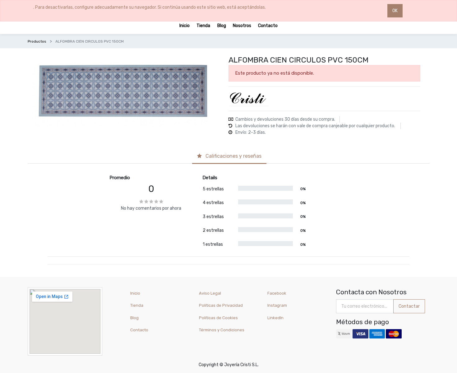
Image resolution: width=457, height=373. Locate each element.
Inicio (135, 293)
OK (395, 10)
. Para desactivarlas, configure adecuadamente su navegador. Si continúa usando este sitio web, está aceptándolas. (149, 7)
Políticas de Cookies (218, 317)
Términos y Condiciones (221, 330)
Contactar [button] (409, 306)
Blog (134, 317)
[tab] (229, 157)
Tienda (136, 305)
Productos (37, 41)
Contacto (139, 330)
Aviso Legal (210, 293)
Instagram (277, 305)
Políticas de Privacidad (221, 305)
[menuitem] (184, 25)
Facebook (276, 293)
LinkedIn (275, 317)
